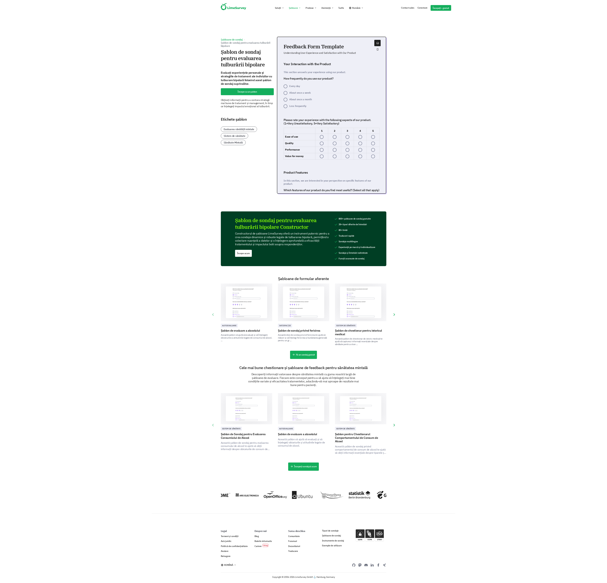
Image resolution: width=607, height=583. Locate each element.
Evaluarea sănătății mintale (239, 129)
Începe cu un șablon (247, 91)
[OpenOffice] (266, 494)
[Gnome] (380, 495)
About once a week (300, 92)
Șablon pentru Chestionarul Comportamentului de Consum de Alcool (356, 437)
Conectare (422, 7)
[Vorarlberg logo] (323, 495)
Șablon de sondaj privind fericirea (299, 330)
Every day (294, 86)
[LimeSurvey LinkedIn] (372, 565)
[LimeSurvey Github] (354, 565)
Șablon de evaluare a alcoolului (240, 330)
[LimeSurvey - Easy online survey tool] (233, 7)
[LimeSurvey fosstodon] (360, 565)
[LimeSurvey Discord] (366, 565)
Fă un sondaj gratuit (305, 354)
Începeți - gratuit (441, 8)
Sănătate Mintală (233, 142)
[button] (279, 8)
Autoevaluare (229, 325)
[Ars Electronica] (238, 495)
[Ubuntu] (295, 495)
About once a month (300, 99)
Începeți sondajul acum (305, 466)
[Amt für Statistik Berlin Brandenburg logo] (351, 495)
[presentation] (213, 315)
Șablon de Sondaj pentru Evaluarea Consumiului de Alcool (243, 436)
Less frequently (297, 106)
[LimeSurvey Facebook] (378, 565)
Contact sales (407, 7)
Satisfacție (285, 325)
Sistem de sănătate (234, 135)
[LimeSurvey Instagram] (384, 565)
